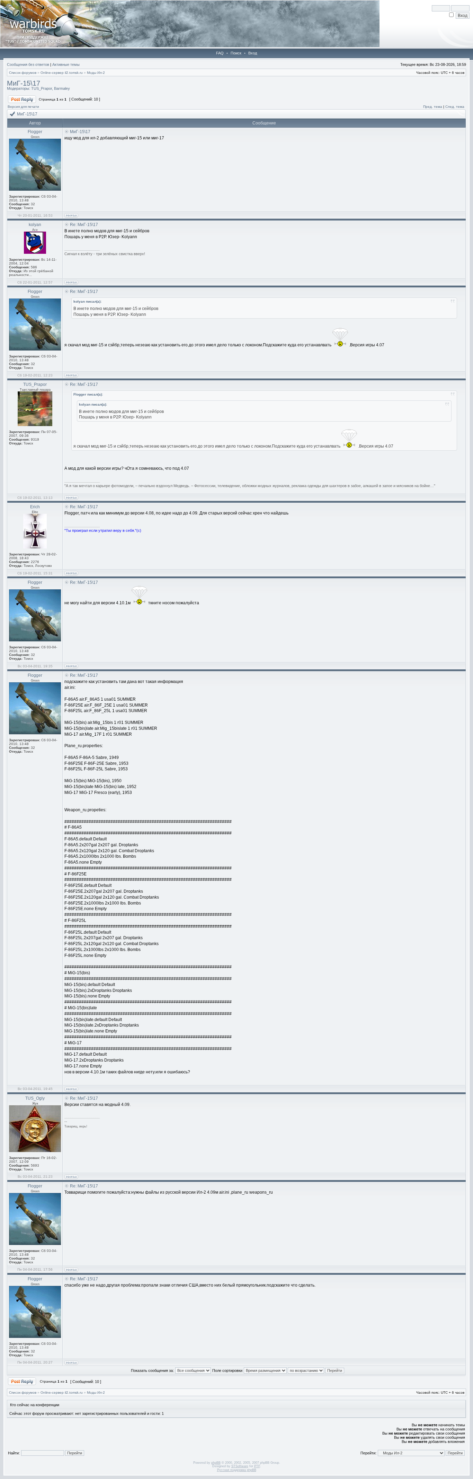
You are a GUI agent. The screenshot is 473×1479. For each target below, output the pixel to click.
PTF (257, 1466)
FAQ (220, 53)
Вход (252, 53)
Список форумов (22, 73)
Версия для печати (23, 107)
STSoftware (239, 1466)
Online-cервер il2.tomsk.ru (62, 73)
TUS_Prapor (41, 88)
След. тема (454, 107)
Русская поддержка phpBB (236, 1470)
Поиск (236, 53)
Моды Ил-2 (96, 73)
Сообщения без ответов (28, 64)
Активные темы (66, 64)
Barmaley (62, 88)
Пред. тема (432, 107)
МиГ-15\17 (23, 83)
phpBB (216, 1462)
